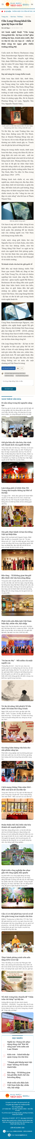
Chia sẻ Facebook (9, 368)
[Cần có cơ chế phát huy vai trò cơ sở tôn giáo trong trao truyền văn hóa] (17, 941)
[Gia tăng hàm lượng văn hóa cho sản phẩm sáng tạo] (17, 771)
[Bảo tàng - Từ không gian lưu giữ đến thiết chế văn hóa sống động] (17, 605)
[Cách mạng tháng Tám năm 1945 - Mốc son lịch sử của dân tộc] (17, 809)
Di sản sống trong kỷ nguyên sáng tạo (16, 404)
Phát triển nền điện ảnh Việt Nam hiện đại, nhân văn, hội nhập (16, 622)
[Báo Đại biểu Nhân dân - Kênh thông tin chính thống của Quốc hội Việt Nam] (17, 4)
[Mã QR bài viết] (22, 368)
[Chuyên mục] (2, 4)
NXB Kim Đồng (9, 375)
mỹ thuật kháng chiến (22, 375)
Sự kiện (8, 11)
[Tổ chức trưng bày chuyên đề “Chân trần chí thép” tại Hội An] (17, 1022)
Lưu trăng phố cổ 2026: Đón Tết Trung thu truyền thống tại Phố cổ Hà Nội (16, 490)
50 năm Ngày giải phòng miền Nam (15, 373)
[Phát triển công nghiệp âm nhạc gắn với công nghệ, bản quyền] (17, 898)
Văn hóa (28, 16)
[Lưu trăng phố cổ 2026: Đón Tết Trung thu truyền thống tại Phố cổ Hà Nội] (17, 516)
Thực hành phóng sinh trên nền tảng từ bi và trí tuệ (15, 958)
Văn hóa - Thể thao (16, 16)
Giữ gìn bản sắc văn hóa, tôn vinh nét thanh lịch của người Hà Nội (16, 443)
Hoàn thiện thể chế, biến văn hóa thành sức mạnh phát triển (16, 826)
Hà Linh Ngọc (5, 28)
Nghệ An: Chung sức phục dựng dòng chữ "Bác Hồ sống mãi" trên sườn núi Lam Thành (18, 1045)
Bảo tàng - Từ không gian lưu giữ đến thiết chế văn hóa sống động (16, 576)
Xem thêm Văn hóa (11, 399)
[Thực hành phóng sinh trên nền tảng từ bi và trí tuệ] (17, 981)
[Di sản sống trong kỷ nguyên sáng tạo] (17, 426)
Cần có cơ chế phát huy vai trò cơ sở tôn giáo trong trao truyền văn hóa (17, 915)
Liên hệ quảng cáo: (17, 1127)
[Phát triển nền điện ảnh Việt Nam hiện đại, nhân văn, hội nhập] (17, 644)
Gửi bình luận (9, 389)
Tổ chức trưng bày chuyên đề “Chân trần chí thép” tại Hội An (17, 998)
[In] (18, 368)
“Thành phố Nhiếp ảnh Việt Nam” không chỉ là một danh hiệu (19, 1064)
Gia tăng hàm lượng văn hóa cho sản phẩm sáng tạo (15, 749)
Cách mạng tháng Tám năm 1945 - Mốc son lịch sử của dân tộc (16, 788)
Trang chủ (4, 16)
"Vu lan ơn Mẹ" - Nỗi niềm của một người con (16, 661)
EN (32, 4)
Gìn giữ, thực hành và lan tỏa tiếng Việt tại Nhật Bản (17, 533)
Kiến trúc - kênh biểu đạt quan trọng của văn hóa (18, 1055)
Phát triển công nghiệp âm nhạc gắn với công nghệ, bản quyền (15, 871)
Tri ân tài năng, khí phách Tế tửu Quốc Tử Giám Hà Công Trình (16, 707)
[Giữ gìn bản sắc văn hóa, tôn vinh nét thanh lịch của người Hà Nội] (17, 472)
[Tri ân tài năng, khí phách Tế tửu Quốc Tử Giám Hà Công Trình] (17, 732)
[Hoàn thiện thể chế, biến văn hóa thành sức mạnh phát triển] (17, 854)
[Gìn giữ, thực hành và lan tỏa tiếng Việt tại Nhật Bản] (17, 559)
